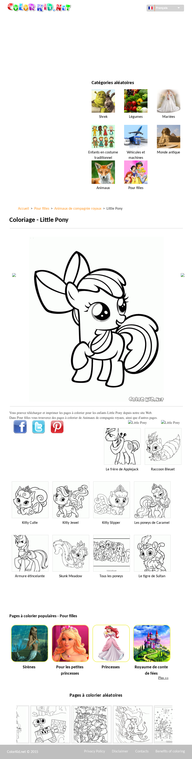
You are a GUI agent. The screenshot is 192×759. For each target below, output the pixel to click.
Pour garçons (122, 47)
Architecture (30, 28)
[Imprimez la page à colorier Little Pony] (137, 422)
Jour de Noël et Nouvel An (131, 57)
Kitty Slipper (111, 523)
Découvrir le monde (127, 18)
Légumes (136, 117)
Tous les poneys (111, 576)
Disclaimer (120, 751)
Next (176, 725)
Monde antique (168, 152)
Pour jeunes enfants (36, 57)
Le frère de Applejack (122, 469)
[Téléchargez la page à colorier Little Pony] (170, 422)
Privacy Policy (94, 751)
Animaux (103, 188)
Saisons (26, 47)
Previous (13, 725)
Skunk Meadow (70, 576)
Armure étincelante (30, 576)
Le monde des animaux (128, 28)
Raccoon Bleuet (163, 469)
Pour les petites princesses (69, 670)
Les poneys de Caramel (152, 523)
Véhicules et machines (37, 18)
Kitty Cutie (30, 523)
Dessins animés (32, 38)
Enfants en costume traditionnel (103, 155)
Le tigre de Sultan (152, 576)
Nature (116, 66)
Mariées (168, 117)
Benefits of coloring (170, 751)
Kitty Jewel (71, 523)
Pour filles (119, 38)
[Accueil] (40, 7)
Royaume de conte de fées (151, 670)
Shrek (103, 117)
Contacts (141, 751)
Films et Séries (31, 66)
